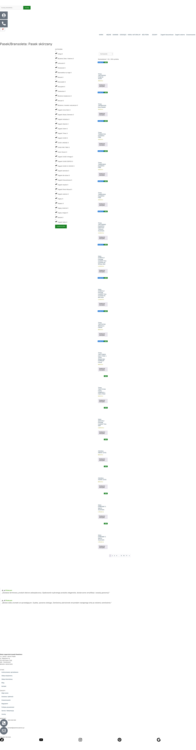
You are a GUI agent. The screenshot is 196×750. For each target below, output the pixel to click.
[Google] (159, 740)
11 (126, 555)
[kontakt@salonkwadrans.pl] (4, 731)
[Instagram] (80, 740)
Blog (3, 683)
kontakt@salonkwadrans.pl (16, 728)
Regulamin (5, 703)
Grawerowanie (6, 700)
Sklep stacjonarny (7, 675)
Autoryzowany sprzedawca (10, 672)
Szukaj (27, 7)
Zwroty (4, 714)
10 (124, 555)
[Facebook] (2, 740)
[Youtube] (41, 740)
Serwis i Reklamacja (8, 710)
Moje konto (5, 693)
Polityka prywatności (8, 707)
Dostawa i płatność (7, 696)
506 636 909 (12, 720)
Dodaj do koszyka (102, 85)
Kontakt (4, 686)
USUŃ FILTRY (61, 226)
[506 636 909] (4, 723)
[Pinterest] (119, 740)
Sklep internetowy (7, 679)
